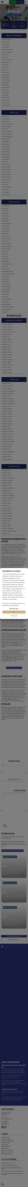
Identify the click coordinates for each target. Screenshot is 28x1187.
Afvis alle (14, 616)
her (18, 605)
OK (14, 612)
